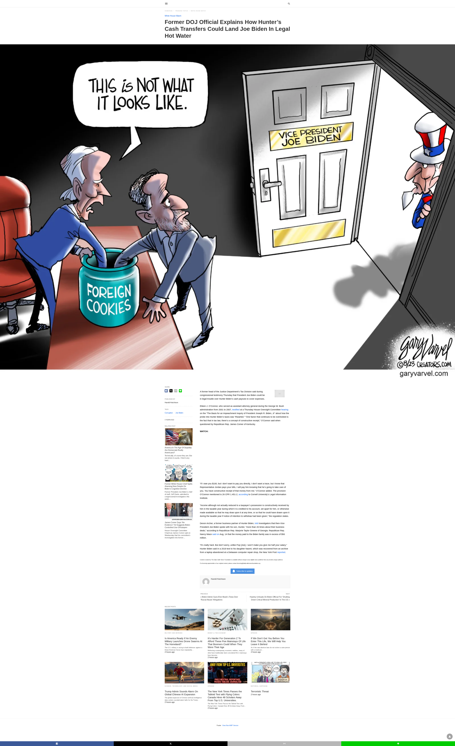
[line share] (180, 390)
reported (281, 552)
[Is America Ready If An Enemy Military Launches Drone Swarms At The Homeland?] (184, 619)
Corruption (169, 413)
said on (215, 534)
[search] (289, 3)
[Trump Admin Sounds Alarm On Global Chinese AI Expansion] (184, 672)
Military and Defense (173, 633)
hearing (284, 409)
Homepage (169, 11)
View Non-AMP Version (230, 725)
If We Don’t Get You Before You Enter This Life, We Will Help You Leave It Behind (268, 641)
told (256, 523)
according (243, 494)
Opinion (254, 633)
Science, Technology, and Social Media (181, 686)
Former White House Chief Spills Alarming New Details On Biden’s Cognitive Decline (178, 486)
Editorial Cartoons (259, 686)
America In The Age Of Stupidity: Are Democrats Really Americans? (178, 450)
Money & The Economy (217, 633)
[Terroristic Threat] (270, 672)
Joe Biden (179, 413)
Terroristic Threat (260, 691)
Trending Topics (181, 11)
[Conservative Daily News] (227, 3)
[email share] (175, 390)
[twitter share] (171, 390)
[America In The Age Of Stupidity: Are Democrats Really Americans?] (179, 436)
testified (236, 409)
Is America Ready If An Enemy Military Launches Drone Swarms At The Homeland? (183, 641)
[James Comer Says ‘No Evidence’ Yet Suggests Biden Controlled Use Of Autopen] (179, 511)
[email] (284, 743)
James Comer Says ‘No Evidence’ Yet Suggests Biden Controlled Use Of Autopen (177, 524)
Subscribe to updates (244, 571)
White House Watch (198, 11)
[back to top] (450, 736)
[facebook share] (166, 390)
